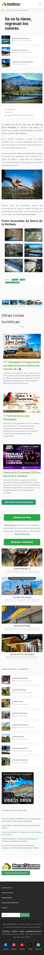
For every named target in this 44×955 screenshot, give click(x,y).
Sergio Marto (11, 109)
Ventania (14, 931)
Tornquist (22, 931)
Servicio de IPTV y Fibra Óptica (22, 654)
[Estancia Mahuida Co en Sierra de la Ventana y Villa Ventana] (22, 561)
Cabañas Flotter (17, 701)
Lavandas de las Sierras (22, 597)
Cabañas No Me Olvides (20, 678)
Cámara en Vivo (22, 517)
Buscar (25, 915)
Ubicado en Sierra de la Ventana (23, 40)
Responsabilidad (7, 898)
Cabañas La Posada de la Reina (22, 62)
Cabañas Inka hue (18, 736)
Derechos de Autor (7, 893)
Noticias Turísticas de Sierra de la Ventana (20, 115)
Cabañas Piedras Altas (20, 713)
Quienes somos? (7, 888)
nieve (22, 279)
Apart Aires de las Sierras (20, 38)
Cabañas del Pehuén (19, 690)
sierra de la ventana (13, 282)
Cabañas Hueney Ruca (19, 748)
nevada (15, 279)
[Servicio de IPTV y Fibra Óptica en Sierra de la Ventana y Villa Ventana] (22, 646)
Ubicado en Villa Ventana (21, 64)
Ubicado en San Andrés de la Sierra (24, 727)
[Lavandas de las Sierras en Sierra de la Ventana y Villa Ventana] (22, 589)
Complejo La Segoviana (20, 760)
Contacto (4, 907)
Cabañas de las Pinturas (20, 725)
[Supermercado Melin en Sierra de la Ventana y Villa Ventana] (22, 618)
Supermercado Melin (22, 626)
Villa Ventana (6, 931)
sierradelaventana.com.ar (34, 931)
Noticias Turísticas (22, 542)
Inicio (3, 10)
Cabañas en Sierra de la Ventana (16, 873)
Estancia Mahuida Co (22, 569)
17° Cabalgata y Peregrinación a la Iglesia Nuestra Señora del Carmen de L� (21, 365)
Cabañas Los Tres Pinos (20, 50)
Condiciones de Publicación (10, 903)
